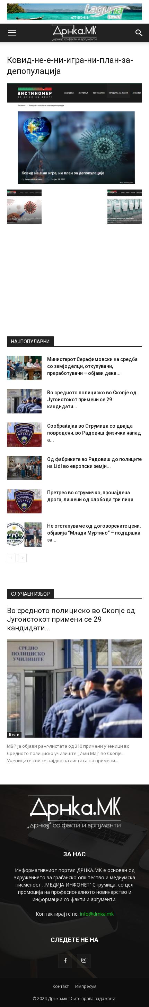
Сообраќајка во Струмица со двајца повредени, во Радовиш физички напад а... (94, 433)
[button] (139, 33)
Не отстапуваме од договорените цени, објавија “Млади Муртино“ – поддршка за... (94, 533)
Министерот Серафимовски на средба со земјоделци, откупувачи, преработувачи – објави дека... (92, 366)
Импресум (85, 986)
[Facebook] (65, 961)
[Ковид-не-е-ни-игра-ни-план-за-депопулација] (74, 182)
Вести (14, 734)
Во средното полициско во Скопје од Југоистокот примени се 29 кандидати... (92, 399)
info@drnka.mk (97, 914)
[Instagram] (84, 961)
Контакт (61, 986)
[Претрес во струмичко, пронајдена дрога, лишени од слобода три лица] (24, 501)
